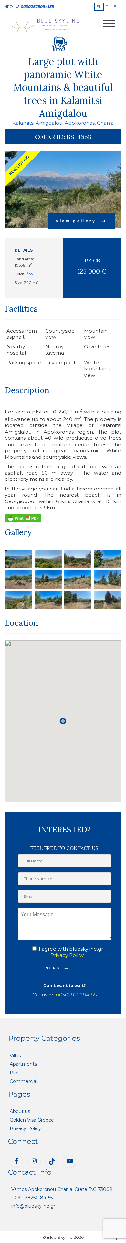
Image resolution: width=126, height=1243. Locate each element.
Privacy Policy (67, 955)
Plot (29, 273)
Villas (15, 1056)
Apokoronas (80, 123)
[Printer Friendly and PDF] (23, 517)
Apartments (23, 1064)
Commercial (23, 1081)
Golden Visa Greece (32, 1120)
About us (20, 1111)
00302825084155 (76, 995)
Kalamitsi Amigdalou (37, 123)
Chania (105, 123)
